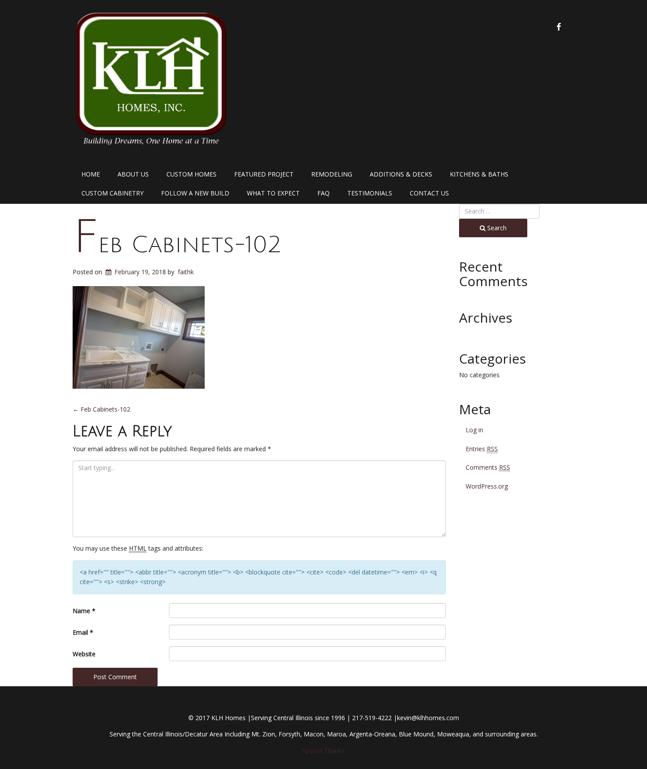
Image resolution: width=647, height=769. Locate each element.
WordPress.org (487, 486)
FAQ (323, 193)
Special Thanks (323, 751)
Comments (488, 467)
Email (83, 632)
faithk (186, 272)
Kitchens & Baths (479, 174)
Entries (482, 449)
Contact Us (429, 193)
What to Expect (273, 193)
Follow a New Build (195, 193)
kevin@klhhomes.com (428, 718)
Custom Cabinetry (112, 193)
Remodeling (331, 174)
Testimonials (369, 193)
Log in (474, 430)
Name (84, 611)
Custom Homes (191, 174)
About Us (133, 174)
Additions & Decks (401, 174)
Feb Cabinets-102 (177, 245)
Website (84, 654)
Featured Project (264, 174)
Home (90, 174)
